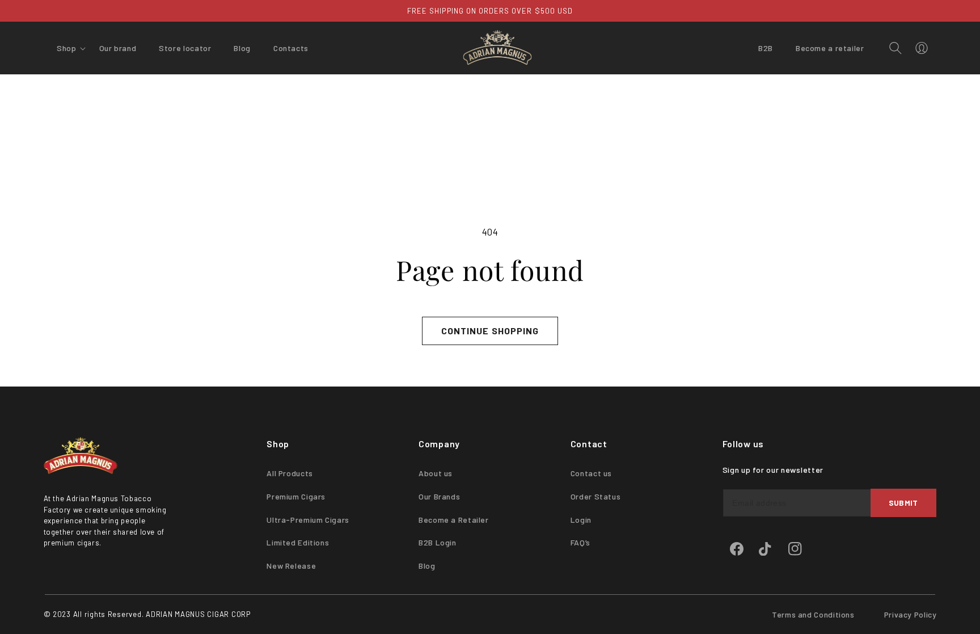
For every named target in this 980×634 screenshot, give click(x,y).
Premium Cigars (296, 496)
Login (581, 519)
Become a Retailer (454, 519)
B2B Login (438, 542)
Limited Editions (298, 542)
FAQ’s (580, 542)
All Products (290, 473)
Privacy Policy (910, 614)
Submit (903, 502)
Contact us (591, 473)
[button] (66, 48)
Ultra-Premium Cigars (308, 519)
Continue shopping (490, 330)
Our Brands (439, 496)
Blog (427, 565)
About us (436, 473)
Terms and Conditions (813, 614)
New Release (291, 565)
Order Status (596, 496)
